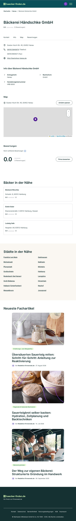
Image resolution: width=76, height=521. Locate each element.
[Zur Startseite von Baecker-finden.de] (14, 4)
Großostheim (8, 271)
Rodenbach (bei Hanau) (12, 276)
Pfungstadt (8, 267)
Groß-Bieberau (9, 281)
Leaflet (52, 136)
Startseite (7, 11)
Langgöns (42, 276)
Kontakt (13, 511)
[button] (65, 4)
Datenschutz (22, 511)
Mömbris (41, 267)
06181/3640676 (13, 50)
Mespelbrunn (9, 290)
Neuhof (41, 286)
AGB (56, 511)
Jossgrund (42, 290)
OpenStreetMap (61, 136)
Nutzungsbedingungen (45, 511)
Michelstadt (8, 262)
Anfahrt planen (64, 103)
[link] (38, 194)
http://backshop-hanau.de (17, 58)
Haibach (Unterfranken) (12, 286)
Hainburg (41, 271)
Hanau (14, 11)
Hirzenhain (42, 281)
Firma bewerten (64, 159)
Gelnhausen (42, 257)
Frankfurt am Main (10, 257)
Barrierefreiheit (32, 511)
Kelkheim (41, 262)
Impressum (62, 511)
